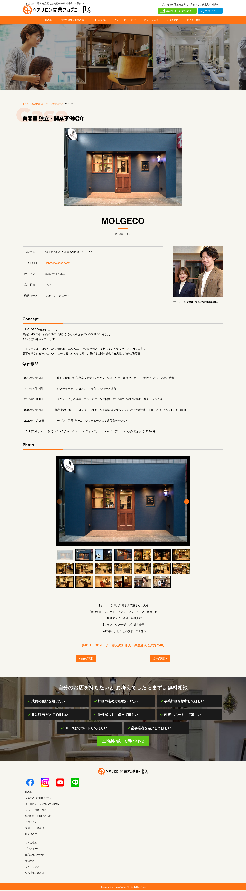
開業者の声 (172, 19)
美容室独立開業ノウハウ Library (42, 803)
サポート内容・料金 (125, 19)
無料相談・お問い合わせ (180, 11)
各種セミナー (213, 11)
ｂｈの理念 (100, 19)
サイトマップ (32, 866)
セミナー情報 (194, 19)
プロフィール (32, 848)
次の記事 (159, 658)
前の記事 (87, 658)
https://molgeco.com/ (57, 263)
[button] (186, 501)
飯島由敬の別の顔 (34, 854)
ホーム (26, 103)
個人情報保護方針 (34, 872)
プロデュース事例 (34, 827)
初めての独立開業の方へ (73, 19)
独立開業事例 (151, 19)
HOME (48, 19)
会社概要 (30, 860)
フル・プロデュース (54, 103)
